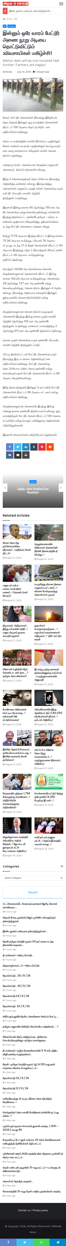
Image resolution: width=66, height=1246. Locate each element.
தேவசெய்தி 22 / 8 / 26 (16, 1078)
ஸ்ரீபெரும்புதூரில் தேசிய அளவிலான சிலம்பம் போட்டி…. (31, 1016)
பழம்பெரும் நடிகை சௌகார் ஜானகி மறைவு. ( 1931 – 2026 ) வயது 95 (30, 1128)
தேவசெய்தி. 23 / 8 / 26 (16, 1006)
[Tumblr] (34, 447)
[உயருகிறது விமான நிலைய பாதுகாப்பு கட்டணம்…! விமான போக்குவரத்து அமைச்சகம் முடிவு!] (48, 573)
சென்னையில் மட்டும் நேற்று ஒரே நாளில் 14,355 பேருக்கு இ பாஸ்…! (48, 797)
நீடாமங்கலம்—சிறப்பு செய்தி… (18, 955)
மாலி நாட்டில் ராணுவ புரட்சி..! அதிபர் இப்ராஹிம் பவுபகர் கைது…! (47, 840)
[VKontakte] (9, 455)
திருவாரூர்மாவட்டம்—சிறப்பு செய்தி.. (22, 965)
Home (8, 18)
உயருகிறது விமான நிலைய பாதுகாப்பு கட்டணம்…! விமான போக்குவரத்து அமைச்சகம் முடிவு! (48, 589)
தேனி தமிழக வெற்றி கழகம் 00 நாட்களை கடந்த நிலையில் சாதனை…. (28, 943)
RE (15, 18)
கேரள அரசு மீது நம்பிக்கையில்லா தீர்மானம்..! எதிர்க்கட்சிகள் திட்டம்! (17, 548)
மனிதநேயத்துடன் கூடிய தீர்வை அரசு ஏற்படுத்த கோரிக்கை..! (27, 1100)
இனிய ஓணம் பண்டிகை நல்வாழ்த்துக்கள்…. (25, 931)
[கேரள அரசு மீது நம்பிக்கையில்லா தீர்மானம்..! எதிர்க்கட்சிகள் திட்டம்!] (17, 531)
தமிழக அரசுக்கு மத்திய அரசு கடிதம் (33, 490)
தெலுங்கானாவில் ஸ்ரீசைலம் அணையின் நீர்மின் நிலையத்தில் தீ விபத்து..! (46, 549)
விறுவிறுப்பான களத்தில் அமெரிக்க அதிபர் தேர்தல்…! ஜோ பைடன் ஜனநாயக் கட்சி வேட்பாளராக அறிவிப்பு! (15, 844)
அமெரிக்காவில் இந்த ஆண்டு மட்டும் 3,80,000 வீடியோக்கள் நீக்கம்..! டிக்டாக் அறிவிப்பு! (48, 715)
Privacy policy (40, 1210)
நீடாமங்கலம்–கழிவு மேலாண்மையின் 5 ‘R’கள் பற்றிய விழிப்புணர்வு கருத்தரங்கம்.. (30, 1052)
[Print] (26, 455)
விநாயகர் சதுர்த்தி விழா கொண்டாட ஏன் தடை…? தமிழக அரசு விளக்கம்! (15, 672)
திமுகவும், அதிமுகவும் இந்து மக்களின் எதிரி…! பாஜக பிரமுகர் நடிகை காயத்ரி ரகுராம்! (15, 631)
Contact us (24, 1210)
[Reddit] (50, 447)
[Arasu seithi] (15, 4)
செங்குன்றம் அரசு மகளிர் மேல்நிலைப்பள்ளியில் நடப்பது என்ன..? (31, 1114)
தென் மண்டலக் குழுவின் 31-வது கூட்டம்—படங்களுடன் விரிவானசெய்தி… (32, 1169)
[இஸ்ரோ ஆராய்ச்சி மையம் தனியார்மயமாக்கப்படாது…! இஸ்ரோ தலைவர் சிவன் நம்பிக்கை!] (17, 738)
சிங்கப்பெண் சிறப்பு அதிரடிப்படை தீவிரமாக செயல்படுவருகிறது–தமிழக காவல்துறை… (25, 1038)
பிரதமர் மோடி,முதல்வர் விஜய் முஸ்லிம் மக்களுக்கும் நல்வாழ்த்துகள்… (29, 919)
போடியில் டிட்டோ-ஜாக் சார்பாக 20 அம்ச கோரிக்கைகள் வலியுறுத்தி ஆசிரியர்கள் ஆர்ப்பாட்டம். (31, 1141)
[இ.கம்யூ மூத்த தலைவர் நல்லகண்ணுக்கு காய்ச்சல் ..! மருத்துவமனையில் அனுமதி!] (48, 657)
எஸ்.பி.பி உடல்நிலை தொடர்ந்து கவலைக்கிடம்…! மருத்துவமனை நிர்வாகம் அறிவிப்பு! (47, 757)
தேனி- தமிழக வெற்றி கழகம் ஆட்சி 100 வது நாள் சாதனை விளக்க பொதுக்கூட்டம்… (29, 1066)
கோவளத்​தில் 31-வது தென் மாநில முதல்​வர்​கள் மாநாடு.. (32, 1191)
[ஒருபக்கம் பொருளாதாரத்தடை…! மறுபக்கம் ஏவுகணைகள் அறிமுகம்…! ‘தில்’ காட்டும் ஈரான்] (48, 614)
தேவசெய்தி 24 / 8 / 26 (16, 996)
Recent (33, 892)
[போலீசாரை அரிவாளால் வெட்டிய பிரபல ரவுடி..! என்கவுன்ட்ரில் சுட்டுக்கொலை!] (17, 698)
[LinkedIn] (26, 447)
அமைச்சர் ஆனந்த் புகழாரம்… (18, 1181)
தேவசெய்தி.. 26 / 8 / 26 (16, 975)
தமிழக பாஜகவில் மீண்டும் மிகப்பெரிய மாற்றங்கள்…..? (30, 1026)
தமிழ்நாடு (11, 26)
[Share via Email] (17, 455)
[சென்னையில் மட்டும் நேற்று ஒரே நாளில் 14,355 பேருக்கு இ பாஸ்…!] (48, 782)
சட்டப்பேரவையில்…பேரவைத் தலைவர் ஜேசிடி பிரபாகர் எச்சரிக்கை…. (30, 905)
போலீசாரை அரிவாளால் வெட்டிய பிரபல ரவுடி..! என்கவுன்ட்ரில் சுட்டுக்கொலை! (14, 715)
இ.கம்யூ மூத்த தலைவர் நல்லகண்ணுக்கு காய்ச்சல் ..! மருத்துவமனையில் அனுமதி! (48, 674)
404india (7, 71)
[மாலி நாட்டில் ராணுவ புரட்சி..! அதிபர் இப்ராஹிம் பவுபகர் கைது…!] (48, 825)
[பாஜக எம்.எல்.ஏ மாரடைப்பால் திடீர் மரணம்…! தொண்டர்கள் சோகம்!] (17, 573)
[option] (33, 487)
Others (33, 482)
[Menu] (61, 4)
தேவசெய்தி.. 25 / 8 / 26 (16, 986)
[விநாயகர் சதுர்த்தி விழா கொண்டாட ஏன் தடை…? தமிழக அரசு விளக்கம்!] (17, 657)
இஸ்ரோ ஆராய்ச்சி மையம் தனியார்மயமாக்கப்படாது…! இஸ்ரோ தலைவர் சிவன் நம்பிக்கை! (17, 755)
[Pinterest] (42, 447)
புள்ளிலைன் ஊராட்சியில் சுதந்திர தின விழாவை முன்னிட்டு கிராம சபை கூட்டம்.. (33, 1155)
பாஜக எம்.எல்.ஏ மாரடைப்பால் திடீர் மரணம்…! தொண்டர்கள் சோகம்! (15, 590)
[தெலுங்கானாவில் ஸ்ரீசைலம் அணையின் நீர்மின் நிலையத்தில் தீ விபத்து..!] (48, 532)
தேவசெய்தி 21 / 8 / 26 (15, 1088)
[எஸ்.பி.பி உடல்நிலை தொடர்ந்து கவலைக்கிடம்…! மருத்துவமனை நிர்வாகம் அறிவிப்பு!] (48, 738)
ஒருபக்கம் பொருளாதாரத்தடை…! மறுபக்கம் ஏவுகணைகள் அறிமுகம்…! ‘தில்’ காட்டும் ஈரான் (48, 632)
